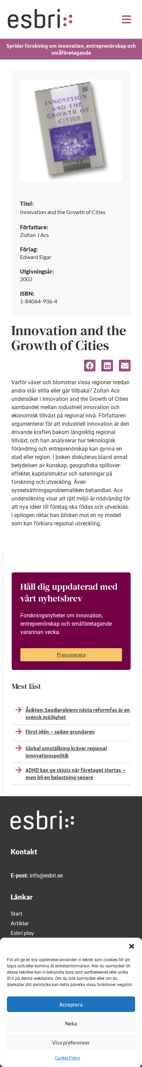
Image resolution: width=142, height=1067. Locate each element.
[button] (131, 946)
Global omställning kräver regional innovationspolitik (66, 752)
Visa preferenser (71, 1042)
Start (16, 913)
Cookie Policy (67, 1058)
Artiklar (20, 923)
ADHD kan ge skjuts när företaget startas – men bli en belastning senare (75, 773)
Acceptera (71, 1004)
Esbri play (22, 932)
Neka (71, 1023)
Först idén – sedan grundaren (60, 731)
